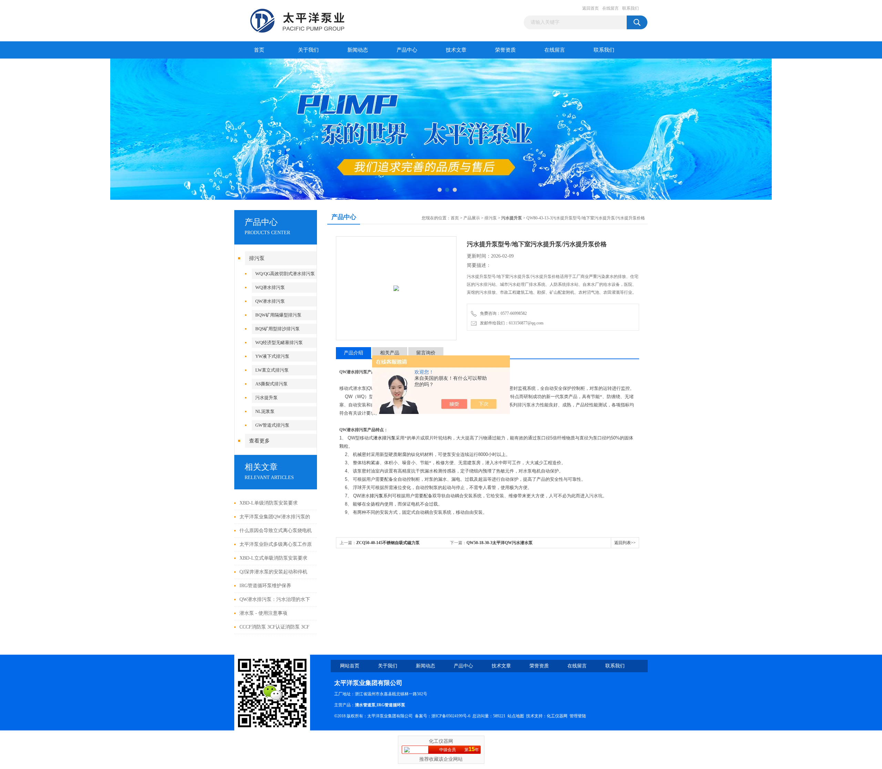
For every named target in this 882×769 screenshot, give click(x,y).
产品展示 (471, 218)
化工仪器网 (557, 716)
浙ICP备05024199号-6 (450, 716)
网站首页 (349, 665)
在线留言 (610, 8)
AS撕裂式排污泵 (271, 383)
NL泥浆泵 (265, 411)
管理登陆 (578, 716)
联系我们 (630, 8)
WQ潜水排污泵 (270, 287)
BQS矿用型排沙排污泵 (277, 328)
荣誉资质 (505, 50)
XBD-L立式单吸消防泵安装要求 (273, 558)
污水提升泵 (266, 397)
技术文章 (456, 50)
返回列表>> (625, 542)
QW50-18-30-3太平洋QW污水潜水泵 (499, 542)
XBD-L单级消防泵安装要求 (268, 503)
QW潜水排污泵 (270, 301)
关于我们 (308, 50)
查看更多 (259, 441)
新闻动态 (357, 50)
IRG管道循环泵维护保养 (265, 585)
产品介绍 (353, 352)
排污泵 (257, 258)
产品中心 (407, 50)
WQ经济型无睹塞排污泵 (279, 342)
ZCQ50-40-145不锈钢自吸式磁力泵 (388, 542)
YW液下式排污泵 (272, 356)
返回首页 (590, 8)
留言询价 (425, 352)
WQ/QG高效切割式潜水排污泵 (285, 273)
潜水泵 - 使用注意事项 (263, 613)
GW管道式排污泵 (272, 425)
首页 (259, 50)
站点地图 (515, 716)
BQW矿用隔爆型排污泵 (278, 315)
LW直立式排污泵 (272, 370)
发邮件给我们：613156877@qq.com (510, 323)
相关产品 (389, 352)
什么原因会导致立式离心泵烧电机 (275, 530)
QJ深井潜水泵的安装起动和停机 (273, 571)
